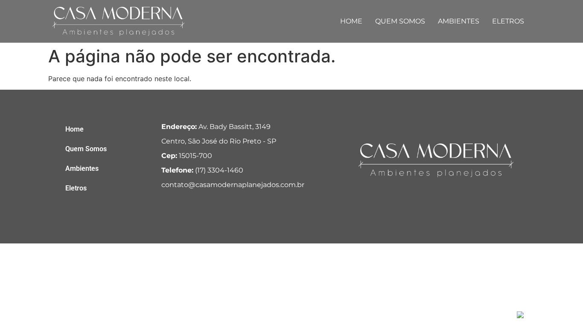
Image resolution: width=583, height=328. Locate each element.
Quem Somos (400, 21)
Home (351, 21)
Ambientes (458, 21)
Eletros (508, 21)
